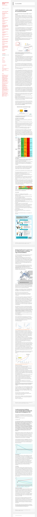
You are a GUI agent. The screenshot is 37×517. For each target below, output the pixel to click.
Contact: (3, 66)
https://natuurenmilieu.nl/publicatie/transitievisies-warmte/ (23, 38)
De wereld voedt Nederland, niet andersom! (5, 20)
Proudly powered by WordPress (18, 515)
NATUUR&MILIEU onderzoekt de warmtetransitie (23, 10)
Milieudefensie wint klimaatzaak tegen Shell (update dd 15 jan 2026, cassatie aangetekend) (5, 78)
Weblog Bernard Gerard (5, 3)
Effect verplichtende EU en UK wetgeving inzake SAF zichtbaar (5, 18)
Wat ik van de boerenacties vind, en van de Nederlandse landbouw (5, 76)
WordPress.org (3, 62)
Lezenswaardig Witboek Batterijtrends (4, 50)
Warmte (16, 243)
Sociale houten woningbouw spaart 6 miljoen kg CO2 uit (5, 41)
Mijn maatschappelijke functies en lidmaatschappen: (5, 69)
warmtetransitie (22, 243)
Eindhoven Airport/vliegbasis (22, 402)
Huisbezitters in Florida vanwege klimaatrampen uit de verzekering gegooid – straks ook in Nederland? (5, 26)
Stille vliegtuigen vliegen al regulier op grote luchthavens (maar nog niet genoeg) (5, 90)
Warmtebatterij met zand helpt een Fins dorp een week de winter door (5, 29)
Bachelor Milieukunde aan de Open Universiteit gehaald (5, 83)
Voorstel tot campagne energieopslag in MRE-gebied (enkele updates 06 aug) (5, 81)
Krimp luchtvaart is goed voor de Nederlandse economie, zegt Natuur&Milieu (23, 251)
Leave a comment (27, 243)
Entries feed (3, 60)
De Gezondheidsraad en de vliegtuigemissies (5, 32)
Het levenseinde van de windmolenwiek (4, 23)
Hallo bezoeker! (3, 15)
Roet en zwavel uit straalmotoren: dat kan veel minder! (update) (5, 94)
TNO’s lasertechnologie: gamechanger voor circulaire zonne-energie (5, 13)
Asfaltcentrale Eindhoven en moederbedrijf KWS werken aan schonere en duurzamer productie (5, 47)
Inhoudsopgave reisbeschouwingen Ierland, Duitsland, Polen (4, 85)
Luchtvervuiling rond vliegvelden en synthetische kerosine (5, 88)
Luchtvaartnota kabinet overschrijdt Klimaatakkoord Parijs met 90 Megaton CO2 (23, 411)
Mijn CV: (3, 67)
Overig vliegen (26, 402)
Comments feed (3, 61)
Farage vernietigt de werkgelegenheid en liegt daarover (5, 39)
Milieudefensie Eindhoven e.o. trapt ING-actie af (5, 34)
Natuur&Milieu (19, 243)
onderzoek (26, 439)
